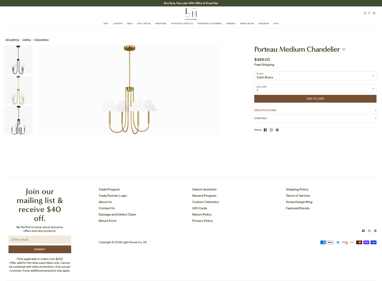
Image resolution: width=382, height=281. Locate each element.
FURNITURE (160, 23)
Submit (40, 249)
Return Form (108, 221)
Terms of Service (298, 196)
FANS (276, 23)
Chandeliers (41, 40)
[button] (343, 49)
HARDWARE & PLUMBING (210, 23)
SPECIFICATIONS (265, 110)
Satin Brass (265, 77)
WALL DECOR (144, 23)
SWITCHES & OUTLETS (182, 23)
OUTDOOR (263, 23)
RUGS (130, 23)
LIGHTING (118, 23)
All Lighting (12, 40)
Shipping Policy (297, 189)
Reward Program (204, 196)
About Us (105, 202)
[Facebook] (363, 231)
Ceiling (26, 40)
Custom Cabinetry (205, 202)
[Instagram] (369, 231)
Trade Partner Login (113, 196)
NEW (106, 23)
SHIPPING (260, 118)
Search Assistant (204, 189)
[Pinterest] (375, 231)
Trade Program (109, 189)
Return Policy (202, 214)
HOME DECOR (247, 23)
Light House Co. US (134, 242)
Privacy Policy (202, 221)
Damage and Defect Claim (117, 214)
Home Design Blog (299, 202)
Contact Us (107, 208)
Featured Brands (298, 208)
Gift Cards (199, 208)
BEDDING (231, 23)
